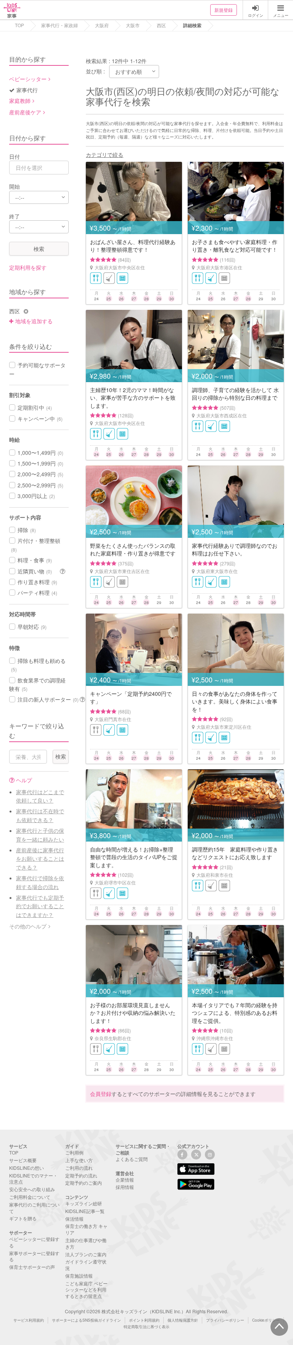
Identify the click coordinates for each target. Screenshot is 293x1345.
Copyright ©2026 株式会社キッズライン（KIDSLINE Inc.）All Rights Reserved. (146, 1311)
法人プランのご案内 (85, 1254)
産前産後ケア (25, 112)
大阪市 (133, 25)
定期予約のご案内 (83, 1182)
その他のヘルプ (28, 926)
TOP (19, 25)
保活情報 (74, 1218)
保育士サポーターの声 (32, 1267)
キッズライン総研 (83, 1203)
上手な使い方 (79, 1160)
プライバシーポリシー (225, 1320)
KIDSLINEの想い (26, 1167)
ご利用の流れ (79, 1167)
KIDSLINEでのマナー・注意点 (33, 1178)
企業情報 (125, 1179)
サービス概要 (23, 1160)
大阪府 (102, 25)
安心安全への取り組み (32, 1189)
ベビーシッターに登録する (34, 1242)
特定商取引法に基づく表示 (146, 1326)
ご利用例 (74, 1152)
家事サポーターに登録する (34, 1256)
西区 (161, 25)
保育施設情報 (79, 1275)
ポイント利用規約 (144, 1320)
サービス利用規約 (28, 1320)
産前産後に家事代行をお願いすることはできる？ (40, 858)
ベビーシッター (28, 79)
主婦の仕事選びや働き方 (85, 1243)
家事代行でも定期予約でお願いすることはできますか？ (40, 906)
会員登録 (100, 1093)
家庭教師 (20, 100)
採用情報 (125, 1187)
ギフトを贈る (23, 1218)
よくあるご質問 (132, 1159)
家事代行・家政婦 (59, 25)
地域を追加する (34, 321)
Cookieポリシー (266, 1320)
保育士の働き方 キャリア (86, 1229)
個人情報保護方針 (182, 1320)
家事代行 (27, 90)
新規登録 (223, 10)
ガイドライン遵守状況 (85, 1264)
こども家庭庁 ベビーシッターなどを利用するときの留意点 (86, 1289)
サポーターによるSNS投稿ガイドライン (86, 1320)
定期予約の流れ (81, 1175)
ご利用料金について (29, 1197)
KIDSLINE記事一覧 (85, 1211)
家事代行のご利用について (34, 1207)
